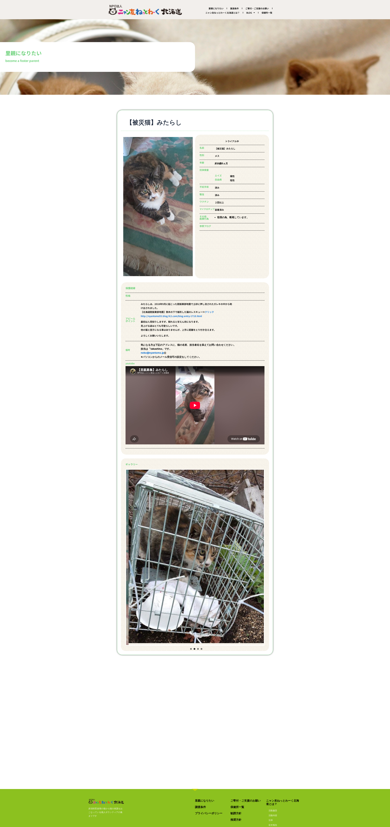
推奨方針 (235, 819)
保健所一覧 (267, 12)
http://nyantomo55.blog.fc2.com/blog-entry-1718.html (171, 316)
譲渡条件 (234, 8)
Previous (122, 556)
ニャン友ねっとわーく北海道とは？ (223, 12)
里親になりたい (216, 8)
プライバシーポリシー (208, 813)
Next (268, 556)
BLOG (249, 12)
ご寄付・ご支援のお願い (257, 8)
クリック (209, 312)
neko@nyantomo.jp (152, 352)
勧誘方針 (235, 813)
